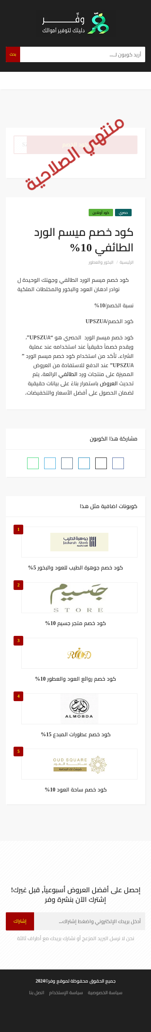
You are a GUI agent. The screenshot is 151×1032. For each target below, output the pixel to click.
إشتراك (20, 921)
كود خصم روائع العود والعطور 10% (75, 679)
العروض (109, 383)
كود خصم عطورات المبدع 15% (76, 734)
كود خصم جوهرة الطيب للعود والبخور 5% (75, 568)
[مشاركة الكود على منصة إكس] (101, 463)
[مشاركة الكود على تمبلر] (67, 463)
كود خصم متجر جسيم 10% (75, 623)
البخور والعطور (101, 262)
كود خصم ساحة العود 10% (76, 790)
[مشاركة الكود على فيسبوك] (118, 463)
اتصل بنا (36, 992)
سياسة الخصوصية (105, 992)
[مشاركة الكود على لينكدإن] (84, 463)
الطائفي (67, 374)
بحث (13, 54)
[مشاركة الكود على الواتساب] (33, 463)
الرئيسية (127, 262)
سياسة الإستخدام (66, 992)
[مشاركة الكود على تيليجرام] (50, 463)
